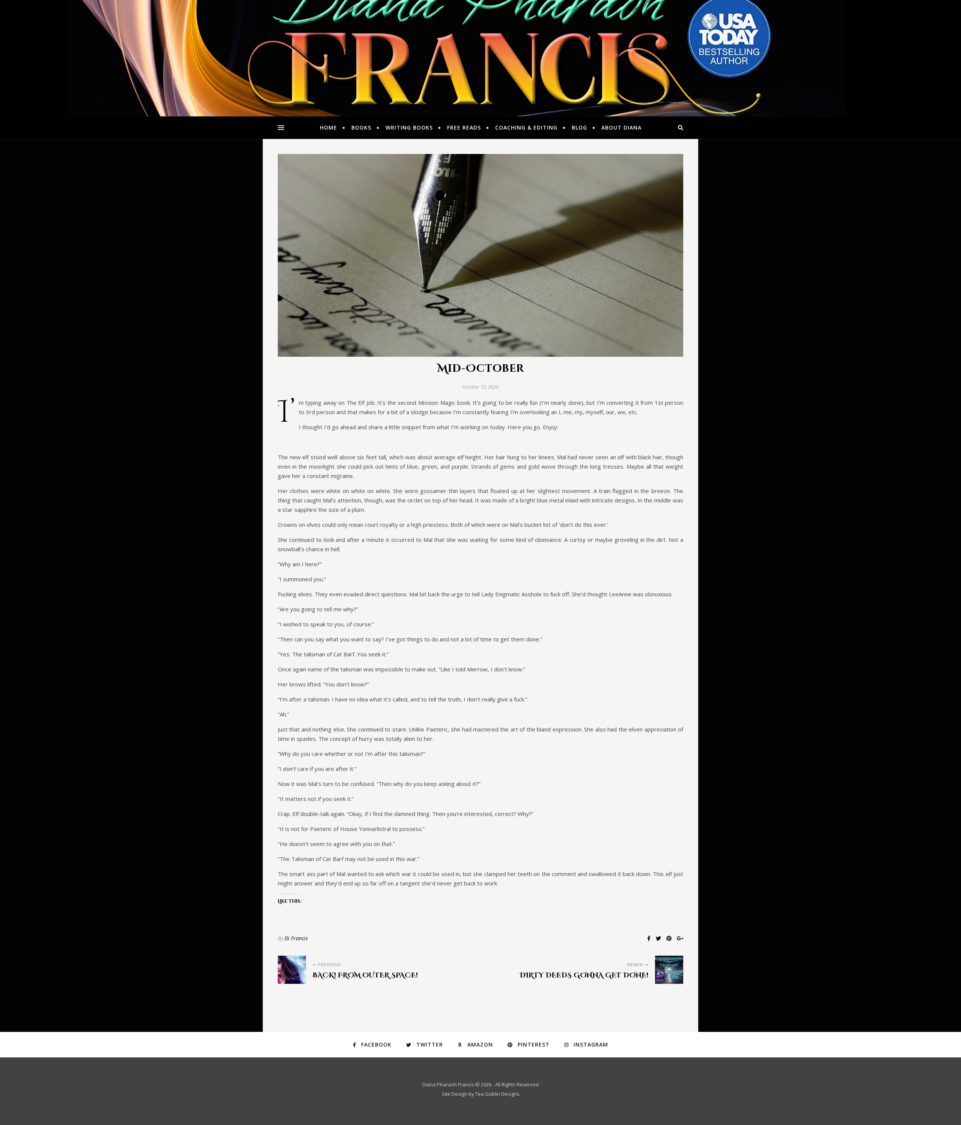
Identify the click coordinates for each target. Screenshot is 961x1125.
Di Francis (296, 938)
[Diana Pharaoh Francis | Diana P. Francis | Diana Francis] (480, 58)
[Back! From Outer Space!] (292, 970)
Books (361, 127)
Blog (579, 127)
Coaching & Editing (526, 127)
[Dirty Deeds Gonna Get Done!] (669, 970)
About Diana (621, 127)
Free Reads (464, 127)
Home (328, 127)
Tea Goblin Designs (497, 1093)
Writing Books (409, 127)
